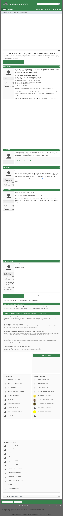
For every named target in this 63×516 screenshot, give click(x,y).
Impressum (34, 505)
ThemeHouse (14, 511)
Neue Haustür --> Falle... (44, 415)
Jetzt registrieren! (46, 355)
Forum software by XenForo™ (14, 509)
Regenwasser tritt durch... (44, 407)
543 (13, 82)
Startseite (21, 505)
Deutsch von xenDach (36, 509)
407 (13, 278)
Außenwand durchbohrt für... (15, 488)
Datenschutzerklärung (54, 505)
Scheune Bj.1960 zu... (13, 407)
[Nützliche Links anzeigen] (59, 50)
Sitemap (29, 505)
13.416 (12, 184)
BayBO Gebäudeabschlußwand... (46, 391)
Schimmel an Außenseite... (15, 476)
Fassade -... (11, 484)
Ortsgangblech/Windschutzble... (16, 415)
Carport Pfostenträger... (14, 395)
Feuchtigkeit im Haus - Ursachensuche (14, 324)
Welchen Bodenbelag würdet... (46, 403)
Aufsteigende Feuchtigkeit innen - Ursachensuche (17, 317)
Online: (39, 9)
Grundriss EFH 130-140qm (44, 395)
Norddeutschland (10, 287)
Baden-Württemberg (9, 86)
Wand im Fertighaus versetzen (16, 391)
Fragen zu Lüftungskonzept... (15, 383)
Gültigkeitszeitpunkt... (43, 383)
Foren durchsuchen (7, 12)
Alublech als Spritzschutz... (15, 449)
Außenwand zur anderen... (15, 457)
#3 (59, 167)
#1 (59, 66)
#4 (59, 189)
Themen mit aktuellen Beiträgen (20, 12)
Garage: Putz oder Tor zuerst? (15, 480)
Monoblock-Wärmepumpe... (15, 387)
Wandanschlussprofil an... (14, 453)
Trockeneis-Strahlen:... (43, 387)
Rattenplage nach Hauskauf (15, 464)
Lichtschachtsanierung (14, 403)
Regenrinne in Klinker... (14, 461)
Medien (10, 9)
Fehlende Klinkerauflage (14, 379)
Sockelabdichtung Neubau (15, 468)
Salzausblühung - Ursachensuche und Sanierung (17, 346)
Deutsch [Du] (18, 502)
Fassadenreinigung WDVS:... (15, 445)
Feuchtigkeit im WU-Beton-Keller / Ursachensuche (17, 339)
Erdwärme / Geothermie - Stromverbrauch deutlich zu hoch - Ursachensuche (24, 331)
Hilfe (25, 505)
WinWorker (11, 399)
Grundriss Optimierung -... (15, 411)
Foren (4, 9)
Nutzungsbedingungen (43, 505)
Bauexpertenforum (7, 502)
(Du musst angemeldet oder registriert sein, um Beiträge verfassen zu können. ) (42, 295)
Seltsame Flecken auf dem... (15, 472)
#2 (59, 149)
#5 (59, 261)
